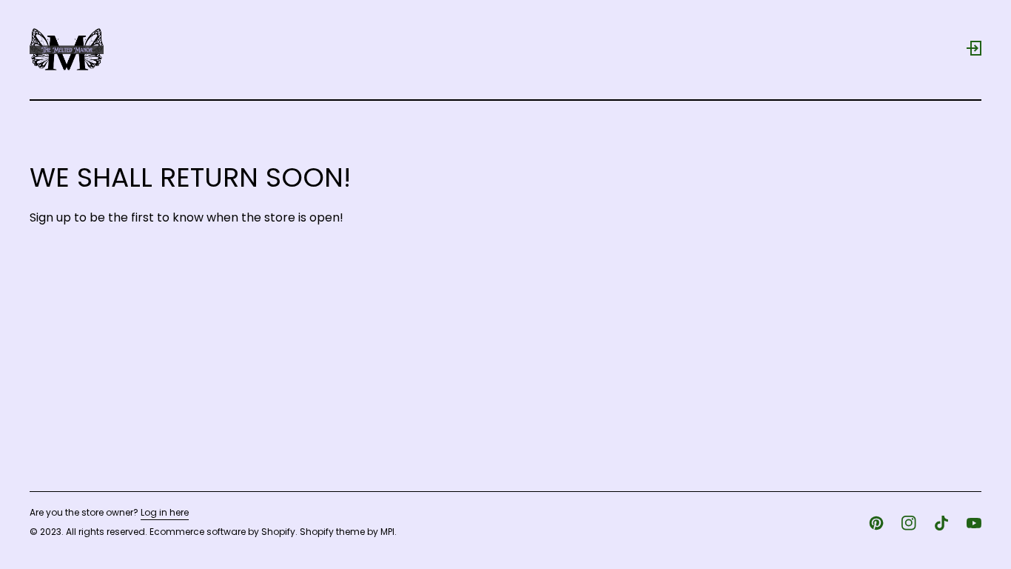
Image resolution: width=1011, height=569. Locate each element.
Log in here (165, 513)
